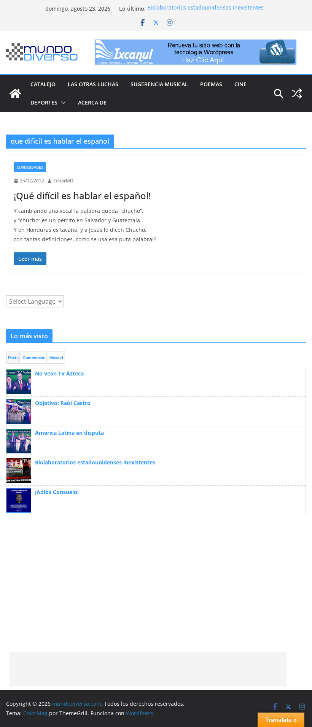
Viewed (56, 357)
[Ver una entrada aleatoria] (297, 93)
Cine (240, 84)
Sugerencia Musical (159, 84)
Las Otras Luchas (93, 84)
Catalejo (43, 84)
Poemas (211, 84)
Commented (33, 357)
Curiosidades (30, 167)
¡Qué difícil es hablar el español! (82, 195)
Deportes (43, 102)
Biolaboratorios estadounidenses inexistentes (205, 8)
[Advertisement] (148, 669)
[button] (61, 102)
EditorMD (63, 180)
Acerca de (92, 102)
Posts (13, 357)
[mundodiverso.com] (15, 93)
